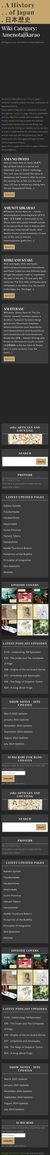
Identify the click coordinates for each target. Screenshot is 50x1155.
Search (25, 453)
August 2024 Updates (16, 737)
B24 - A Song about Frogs (18, 687)
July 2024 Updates (14, 743)
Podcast (30, 99)
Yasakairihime (11, 517)
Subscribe (8, 778)
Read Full (8, 194)
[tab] (45, 12)
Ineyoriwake (10, 523)
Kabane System (12, 505)
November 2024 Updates (18, 725)
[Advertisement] (25, 70)
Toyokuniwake (11, 511)
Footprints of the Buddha (18, 554)
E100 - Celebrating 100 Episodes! (22, 652)
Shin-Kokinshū (12, 566)
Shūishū (8, 572)
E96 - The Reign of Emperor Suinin (23, 681)
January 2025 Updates (16, 719)
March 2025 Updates (15, 713)
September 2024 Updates (18, 731)
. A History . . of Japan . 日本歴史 (18, 12)
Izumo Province (12, 529)
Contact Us (18, 113)
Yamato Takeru (12, 536)
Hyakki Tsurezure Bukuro (18, 548)
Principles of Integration (17, 560)
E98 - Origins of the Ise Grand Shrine (24, 669)
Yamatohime (11, 542)
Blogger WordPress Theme (14, 1153)
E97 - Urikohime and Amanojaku (22, 675)
